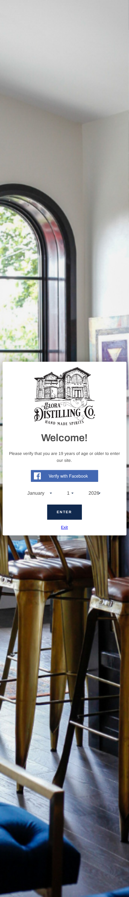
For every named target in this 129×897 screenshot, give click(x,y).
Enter (64, 512)
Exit (64, 527)
